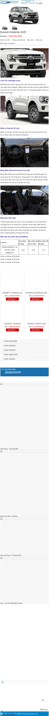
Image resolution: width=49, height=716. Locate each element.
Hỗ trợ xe (6, 629)
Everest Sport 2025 (36, 324)
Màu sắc (30, 40)
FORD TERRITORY (11, 354)
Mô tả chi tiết (5, 40)
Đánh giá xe (7, 625)
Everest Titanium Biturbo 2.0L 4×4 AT (12, 324)
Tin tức (5, 615)
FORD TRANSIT (9, 359)
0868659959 (13, 372)
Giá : (6, 296)
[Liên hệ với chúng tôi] (44, 701)
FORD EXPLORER (10, 341)
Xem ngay (11, 299)
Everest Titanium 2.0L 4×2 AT (12, 293)
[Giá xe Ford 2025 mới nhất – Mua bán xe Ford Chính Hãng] (21, 2)
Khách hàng (7, 632)
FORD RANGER (9, 346)
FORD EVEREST (10, 350)
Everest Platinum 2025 (36, 293)
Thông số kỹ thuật (18, 40)
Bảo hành (6, 622)
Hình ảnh (39, 40)
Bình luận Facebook (7, 43)
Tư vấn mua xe (8, 619)
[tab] (5, 40)
